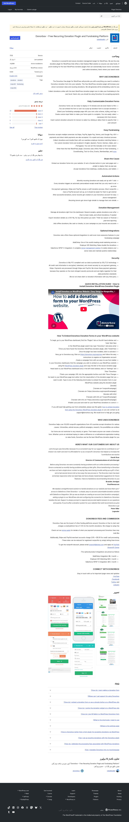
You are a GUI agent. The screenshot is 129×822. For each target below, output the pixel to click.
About (119, 790)
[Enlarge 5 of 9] (92, 598)
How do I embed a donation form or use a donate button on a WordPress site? (91, 702)
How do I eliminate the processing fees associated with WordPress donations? (91, 744)
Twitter (113, 582)
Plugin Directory (116, 9)
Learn (73, 790)
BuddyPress (24, 799)
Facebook (115, 579)
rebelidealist (101, 39)
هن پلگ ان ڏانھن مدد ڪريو (34, 159)
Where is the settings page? (109, 726)
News (119, 793)
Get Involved (48, 790)
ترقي (90, 48)
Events (50, 793)
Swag (49, 799)
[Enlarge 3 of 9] (117, 631)
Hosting (119, 796)
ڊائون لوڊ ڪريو (15, 38)
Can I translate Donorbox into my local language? (102, 750)
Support (72, 793)
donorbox (76, 771)
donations (13, 80)
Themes (95, 793)
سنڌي (101, 810)
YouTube (116, 576)
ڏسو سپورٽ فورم (37, 143)
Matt (26, 793)
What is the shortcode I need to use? (106, 720)
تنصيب (99, 48)
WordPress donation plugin (74, 366)
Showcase (95, 790)
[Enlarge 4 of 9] (117, 650)
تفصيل (115, 48)
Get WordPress (9, 3)
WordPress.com (23, 790)
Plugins (96, 796)
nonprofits (13, 88)
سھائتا (11, 48)
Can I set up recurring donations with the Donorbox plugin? (98, 738)
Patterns (95, 799)
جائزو (107, 48)
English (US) (13, 76)
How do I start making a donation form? (105, 690)
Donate (49, 796)
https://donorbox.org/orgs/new (91, 354)
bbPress (25, 796)
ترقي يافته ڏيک (38, 93)
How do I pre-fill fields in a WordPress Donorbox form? (100, 714)
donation (20, 80)
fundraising (20, 84)
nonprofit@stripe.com (96, 545)
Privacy (119, 799)
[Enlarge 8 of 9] (68, 634)
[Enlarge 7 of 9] (68, 598)
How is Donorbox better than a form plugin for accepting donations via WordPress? (90, 732)
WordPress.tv (70, 799)
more (114, 151)
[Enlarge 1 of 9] (117, 598)
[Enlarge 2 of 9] (117, 614)
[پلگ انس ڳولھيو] (101, 16)
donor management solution (91, 248)
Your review (38, 127)
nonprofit (13, 84)
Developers (71, 796)
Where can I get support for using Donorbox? (103, 696)
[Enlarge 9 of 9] (68, 670)
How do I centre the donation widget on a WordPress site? (98, 708)
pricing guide (66, 530)
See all (12, 127)
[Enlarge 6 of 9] (92, 646)
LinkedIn (116, 585)
